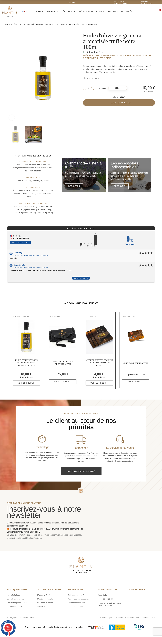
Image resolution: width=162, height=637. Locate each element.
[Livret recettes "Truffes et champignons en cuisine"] (99, 337)
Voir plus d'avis (81, 278)
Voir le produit (26, 383)
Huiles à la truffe (21, 317)
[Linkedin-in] (88, 617)
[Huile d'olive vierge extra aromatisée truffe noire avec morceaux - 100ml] (26, 337)
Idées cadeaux (128, 317)
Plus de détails (92, 78)
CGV (153, 618)
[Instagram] (78, 617)
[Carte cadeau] (135, 337)
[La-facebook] (83, 617)
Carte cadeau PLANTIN (135, 363)
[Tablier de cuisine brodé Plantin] (63, 337)
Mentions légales (106, 618)
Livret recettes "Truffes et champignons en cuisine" (99, 362)
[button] (74, 186)
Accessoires (54, 317)
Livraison (145, 618)
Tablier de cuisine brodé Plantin (63, 362)
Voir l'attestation (20, 243)
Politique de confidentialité (127, 618)
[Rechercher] (143, 11)
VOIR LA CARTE (135, 382)
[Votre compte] (151, 11)
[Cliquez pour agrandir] (12, 118)
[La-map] (73, 617)
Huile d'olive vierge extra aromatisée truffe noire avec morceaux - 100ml (26, 363)
